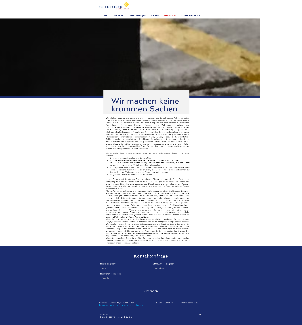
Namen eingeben (107, 264)
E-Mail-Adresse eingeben (163, 264)
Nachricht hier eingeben (110, 274)
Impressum (104, 314)
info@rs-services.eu (189, 303)
